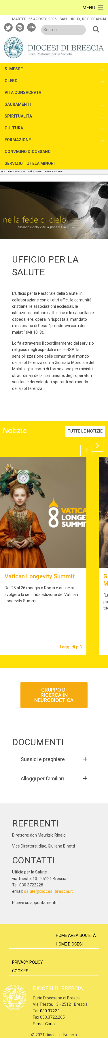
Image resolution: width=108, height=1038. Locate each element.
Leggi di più (71, 647)
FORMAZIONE (18, 139)
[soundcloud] (31, 26)
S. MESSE (14, 69)
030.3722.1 (50, 1011)
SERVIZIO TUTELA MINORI (30, 163)
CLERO (11, 80)
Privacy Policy (27, 962)
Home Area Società (76, 935)
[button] (54, 759)
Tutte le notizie (85, 431)
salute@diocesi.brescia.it (48, 891)
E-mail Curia (44, 1024)
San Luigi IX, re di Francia (83, 19)
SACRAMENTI (18, 104)
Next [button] (97, 446)
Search (95, 29)
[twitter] (8, 26)
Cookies (20, 971)
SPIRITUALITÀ (18, 116)
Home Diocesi (69, 944)
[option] (43, 556)
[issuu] (20, 26)
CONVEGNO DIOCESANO (28, 151)
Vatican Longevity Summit (40, 576)
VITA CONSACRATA (23, 92)
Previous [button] (86, 450)
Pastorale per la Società (17, 171)
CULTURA (14, 128)
